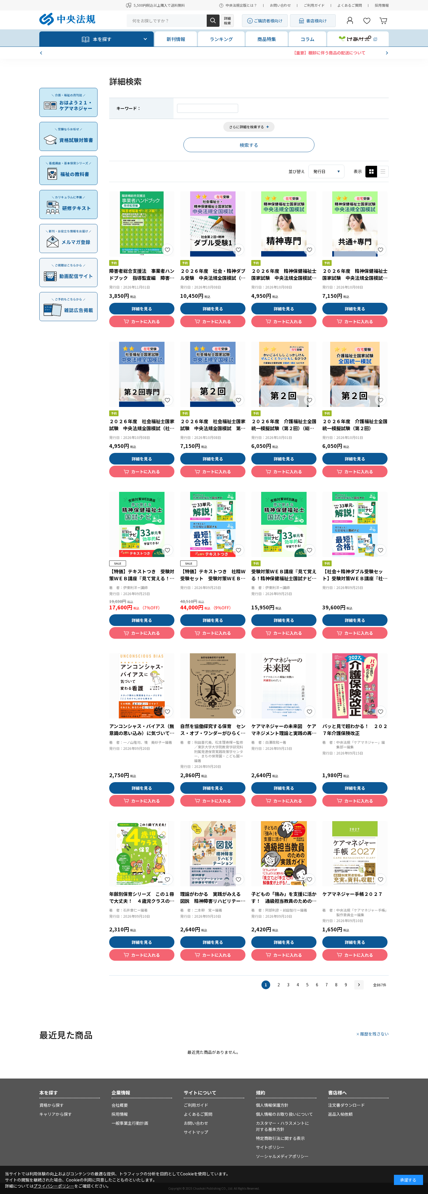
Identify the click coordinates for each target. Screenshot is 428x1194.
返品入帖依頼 (340, 1114)
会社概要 (120, 1105)
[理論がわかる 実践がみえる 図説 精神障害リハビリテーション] (212, 853)
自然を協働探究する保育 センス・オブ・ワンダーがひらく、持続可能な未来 (212, 733)
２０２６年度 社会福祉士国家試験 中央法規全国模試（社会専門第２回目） (141, 428)
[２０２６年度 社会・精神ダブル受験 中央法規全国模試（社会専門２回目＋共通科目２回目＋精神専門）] (212, 224)
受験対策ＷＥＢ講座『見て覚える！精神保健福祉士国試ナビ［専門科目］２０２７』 (283, 578)
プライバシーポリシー (53, 1186)
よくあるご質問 (349, 5)
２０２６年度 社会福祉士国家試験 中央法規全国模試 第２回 (212, 428)
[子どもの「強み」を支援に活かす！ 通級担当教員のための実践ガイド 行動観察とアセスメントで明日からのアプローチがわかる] (283, 853)
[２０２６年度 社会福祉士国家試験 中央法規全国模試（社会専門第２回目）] (141, 374)
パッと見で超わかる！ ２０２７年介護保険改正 (355, 729)
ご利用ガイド (314, 5)
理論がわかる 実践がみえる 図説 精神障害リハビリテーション (212, 900)
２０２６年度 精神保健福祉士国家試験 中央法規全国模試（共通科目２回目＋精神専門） (355, 277)
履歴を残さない (374, 1034)
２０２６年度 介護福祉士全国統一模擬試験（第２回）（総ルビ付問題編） (283, 428)
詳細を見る (142, 309)
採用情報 (382, 5)
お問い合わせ (280, 5)
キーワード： (128, 108)
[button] (41, 53)
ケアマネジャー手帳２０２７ (352, 893)
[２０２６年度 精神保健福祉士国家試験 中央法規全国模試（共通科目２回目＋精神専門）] (355, 224)
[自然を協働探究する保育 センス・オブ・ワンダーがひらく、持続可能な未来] (212, 685)
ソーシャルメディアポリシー (282, 1156)
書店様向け (316, 21)
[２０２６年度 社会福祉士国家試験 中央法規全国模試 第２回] (212, 374)
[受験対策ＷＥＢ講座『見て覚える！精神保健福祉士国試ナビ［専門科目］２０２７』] (283, 524)
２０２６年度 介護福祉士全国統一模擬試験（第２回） (355, 425)
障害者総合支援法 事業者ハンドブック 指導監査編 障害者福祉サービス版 (141, 277)
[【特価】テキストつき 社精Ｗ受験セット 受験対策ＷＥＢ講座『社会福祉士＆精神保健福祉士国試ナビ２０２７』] (212, 524)
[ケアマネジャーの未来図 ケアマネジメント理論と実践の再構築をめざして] (283, 685)
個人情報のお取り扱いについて (284, 1114)
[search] (213, 21)
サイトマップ (196, 1132)
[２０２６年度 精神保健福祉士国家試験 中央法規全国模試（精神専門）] (283, 224)
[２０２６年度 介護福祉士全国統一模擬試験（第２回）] (355, 374)
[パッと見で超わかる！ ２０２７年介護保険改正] (355, 685)
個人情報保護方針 (272, 1105)
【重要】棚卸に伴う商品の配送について (214, 53)
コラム (307, 38)
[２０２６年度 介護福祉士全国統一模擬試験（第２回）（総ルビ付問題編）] (283, 374)
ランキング (221, 38)
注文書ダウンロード (346, 1105)
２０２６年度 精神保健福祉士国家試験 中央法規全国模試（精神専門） (283, 277)
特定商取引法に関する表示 (280, 1138)
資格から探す (51, 1105)
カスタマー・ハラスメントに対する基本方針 (282, 1126)
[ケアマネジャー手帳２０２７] (355, 853)
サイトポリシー (270, 1147)
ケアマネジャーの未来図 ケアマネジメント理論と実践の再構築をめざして (283, 733)
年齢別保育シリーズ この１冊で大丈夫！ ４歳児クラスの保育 (141, 900)
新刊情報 (176, 38)
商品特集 (266, 38)
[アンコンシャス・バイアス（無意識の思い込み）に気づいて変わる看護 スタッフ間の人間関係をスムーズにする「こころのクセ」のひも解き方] (141, 685)
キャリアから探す (55, 1114)
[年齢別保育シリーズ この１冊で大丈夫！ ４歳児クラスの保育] (141, 853)
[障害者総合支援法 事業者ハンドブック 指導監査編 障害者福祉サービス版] (141, 224)
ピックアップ (383, 171)
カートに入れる (145, 321)
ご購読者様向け (268, 21)
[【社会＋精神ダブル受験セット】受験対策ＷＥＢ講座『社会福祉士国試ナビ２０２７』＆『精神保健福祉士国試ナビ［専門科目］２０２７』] (355, 524)
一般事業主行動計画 (130, 1123)
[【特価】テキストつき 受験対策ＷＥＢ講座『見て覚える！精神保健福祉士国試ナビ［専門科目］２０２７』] (141, 524)
